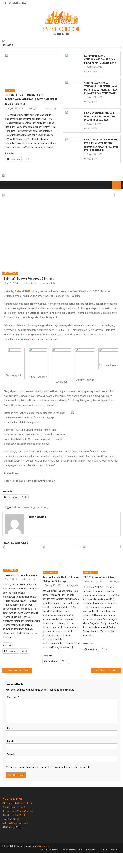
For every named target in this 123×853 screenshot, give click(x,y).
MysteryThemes (42, 846)
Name (11, 728)
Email (10, 741)
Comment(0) (50, 108)
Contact (103, 850)
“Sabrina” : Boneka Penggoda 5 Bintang (30, 507)
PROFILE (115, 850)
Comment (13, 697)
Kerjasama (91, 850)
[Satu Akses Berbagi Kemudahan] (21, 555)
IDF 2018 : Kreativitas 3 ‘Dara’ (99, 577)
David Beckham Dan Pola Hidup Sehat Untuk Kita (20, 670)
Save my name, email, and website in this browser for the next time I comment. (49, 767)
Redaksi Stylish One (49, 850)
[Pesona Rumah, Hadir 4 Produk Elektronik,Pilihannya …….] (61, 557)
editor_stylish (35, 108)
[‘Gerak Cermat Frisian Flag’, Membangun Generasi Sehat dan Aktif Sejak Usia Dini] (31, 70)
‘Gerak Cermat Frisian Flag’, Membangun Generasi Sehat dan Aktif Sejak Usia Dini (31, 99)
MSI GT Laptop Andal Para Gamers (107, 670)
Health (10, 90)
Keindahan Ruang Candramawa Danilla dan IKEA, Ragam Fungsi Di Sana (100, 59)
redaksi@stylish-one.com (15, 823)
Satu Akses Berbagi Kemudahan (21, 575)
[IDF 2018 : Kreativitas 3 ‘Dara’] (102, 557)
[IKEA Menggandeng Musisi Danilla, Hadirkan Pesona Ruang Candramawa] (73, 117)
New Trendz (10, 273)
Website (11, 754)
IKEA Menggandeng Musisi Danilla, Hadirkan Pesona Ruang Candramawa (99, 116)
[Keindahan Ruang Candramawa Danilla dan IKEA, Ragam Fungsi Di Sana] (73, 60)
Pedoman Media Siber (72, 850)
